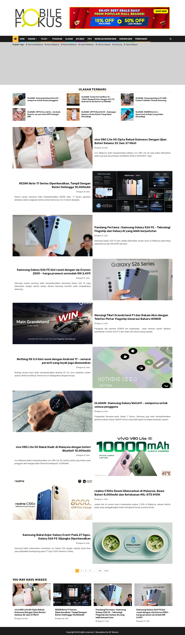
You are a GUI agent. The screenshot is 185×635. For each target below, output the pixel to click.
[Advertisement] (92, 64)
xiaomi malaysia (104, 45)
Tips (89, 39)
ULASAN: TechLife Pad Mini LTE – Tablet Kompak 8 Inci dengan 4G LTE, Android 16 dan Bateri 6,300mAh (98, 99)
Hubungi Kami (125, 39)
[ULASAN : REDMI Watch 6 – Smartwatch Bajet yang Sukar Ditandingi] (127, 114)
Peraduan (57, 39)
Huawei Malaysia (87, 45)
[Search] (170, 38)
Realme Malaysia (70, 45)
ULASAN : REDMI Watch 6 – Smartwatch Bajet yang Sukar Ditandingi (149, 114)
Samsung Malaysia (35, 45)
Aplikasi (80, 39)
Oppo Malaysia (132, 45)
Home (22, 39)
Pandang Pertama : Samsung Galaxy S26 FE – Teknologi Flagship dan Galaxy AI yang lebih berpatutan (132, 229)
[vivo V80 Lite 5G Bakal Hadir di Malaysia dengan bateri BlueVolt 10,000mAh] (132, 455)
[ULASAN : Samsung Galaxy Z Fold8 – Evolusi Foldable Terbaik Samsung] (127, 99)
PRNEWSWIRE (141, 39)
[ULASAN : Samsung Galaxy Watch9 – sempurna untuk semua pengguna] (19, 99)
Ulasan (69, 39)
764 (99, 571)
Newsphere (101, 632)
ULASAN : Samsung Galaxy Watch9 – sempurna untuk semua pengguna (43, 99)
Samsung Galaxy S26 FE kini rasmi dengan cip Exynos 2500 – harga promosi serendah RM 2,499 (54, 271)
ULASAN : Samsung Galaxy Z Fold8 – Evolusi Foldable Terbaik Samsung (152, 99)
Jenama (31, 39)
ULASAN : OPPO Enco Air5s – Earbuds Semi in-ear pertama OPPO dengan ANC (43, 114)
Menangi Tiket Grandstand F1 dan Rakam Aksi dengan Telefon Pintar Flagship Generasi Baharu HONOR (131, 317)
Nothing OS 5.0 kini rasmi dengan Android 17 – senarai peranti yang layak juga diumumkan (54, 361)
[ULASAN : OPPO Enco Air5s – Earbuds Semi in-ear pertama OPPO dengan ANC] (19, 114)
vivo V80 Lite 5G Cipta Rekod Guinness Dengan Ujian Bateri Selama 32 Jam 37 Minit (130, 141)
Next (106, 571)
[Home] (15, 39)
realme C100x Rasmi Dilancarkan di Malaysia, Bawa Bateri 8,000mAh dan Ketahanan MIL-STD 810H (129, 492)
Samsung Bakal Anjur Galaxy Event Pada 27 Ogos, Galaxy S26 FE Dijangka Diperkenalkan (57, 536)
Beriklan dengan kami (105, 39)
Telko (44, 39)
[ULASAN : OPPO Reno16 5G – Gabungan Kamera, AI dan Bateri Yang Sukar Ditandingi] (73, 114)
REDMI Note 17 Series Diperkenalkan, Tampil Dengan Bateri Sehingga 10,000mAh (55, 185)
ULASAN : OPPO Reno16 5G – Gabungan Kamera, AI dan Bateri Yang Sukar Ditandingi (98, 114)
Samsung (118, 45)
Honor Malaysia (53, 45)
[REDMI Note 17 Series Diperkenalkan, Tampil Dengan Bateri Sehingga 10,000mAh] (132, 191)
